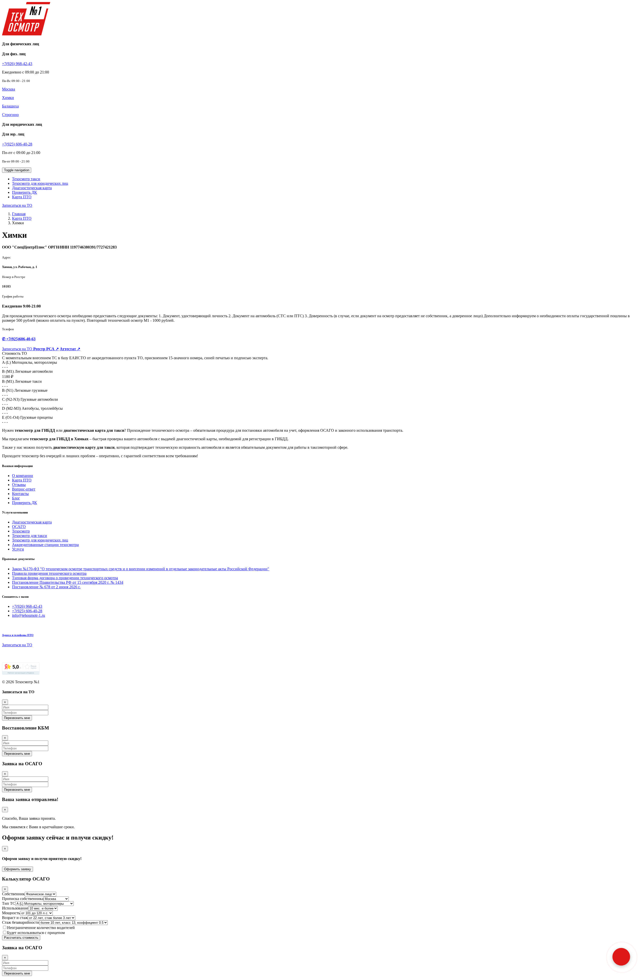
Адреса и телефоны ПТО (18, 635)
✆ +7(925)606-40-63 (19, 339)
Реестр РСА (46, 349)
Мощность (11, 913)
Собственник (13, 894)
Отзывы (19, 484)
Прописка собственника (23, 898)
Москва (8, 89)
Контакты (20, 494)
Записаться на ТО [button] (17, 205)
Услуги (18, 549)
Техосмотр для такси (29, 536)
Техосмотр (21, 531)
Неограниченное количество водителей (41, 928)
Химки (8, 98)
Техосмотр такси (26, 179)
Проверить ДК (24, 192)
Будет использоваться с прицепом (36, 932)
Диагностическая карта (32, 188)
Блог (16, 498)
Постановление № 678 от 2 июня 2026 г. (46, 587)
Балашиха (10, 106)
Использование (15, 908)
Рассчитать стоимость (21, 938)
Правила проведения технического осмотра (49, 573)
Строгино (10, 114)
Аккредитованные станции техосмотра (45, 544)
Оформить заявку (17, 869)
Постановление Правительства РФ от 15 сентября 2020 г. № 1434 (67, 582)
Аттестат (70, 349)
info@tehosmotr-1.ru (28, 615)
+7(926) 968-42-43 (17, 64)
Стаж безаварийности (20, 922)
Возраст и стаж (15, 918)
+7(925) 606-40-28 (17, 144)
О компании (22, 476)
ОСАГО (19, 526)
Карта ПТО (22, 197)
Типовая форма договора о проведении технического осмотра (65, 578)
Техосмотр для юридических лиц (40, 183)
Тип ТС (8, 903)
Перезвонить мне (17, 718)
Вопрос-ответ (23, 489)
